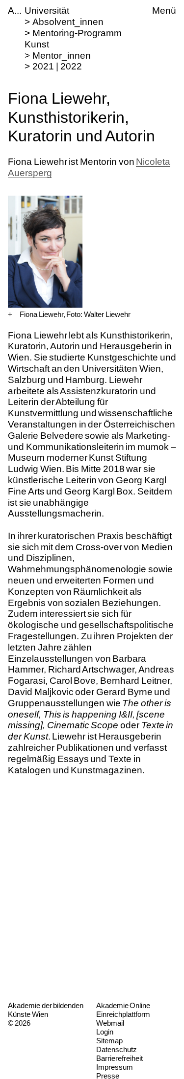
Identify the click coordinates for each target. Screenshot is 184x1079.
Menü (164, 10)
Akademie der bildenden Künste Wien (45, 1009)
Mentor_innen (61, 55)
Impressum (114, 1067)
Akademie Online (123, 1005)
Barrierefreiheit (119, 1058)
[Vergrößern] (10, 314)
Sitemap (109, 1040)
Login (104, 1032)
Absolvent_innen (68, 22)
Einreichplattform (123, 1014)
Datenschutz (116, 1049)
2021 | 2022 (56, 66)
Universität (47, 10)
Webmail (110, 1023)
